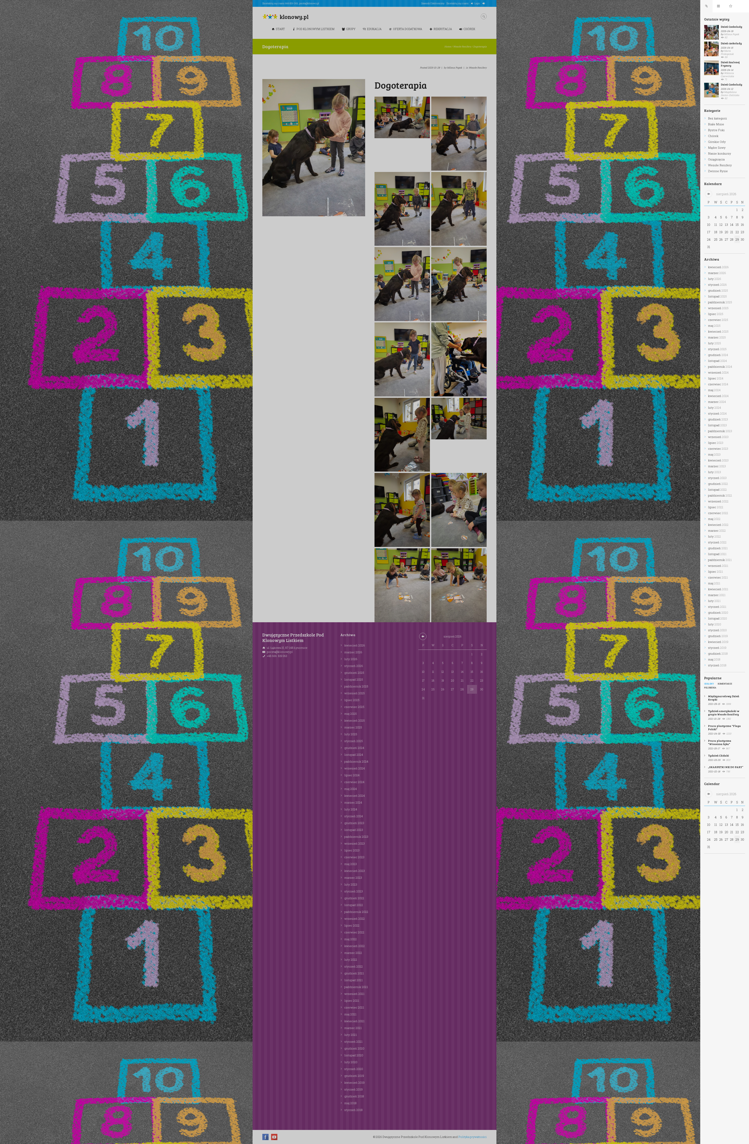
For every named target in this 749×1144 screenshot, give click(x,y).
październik (356, 686)
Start (280, 29)
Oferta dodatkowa (407, 29)
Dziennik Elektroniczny (433, 3)
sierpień (452, 636)
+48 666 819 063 (277, 656)
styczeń (353, 666)
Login (477, 3)
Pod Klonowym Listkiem (315, 29)
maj (350, 714)
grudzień (354, 673)
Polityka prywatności (472, 1137)
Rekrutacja (443, 29)
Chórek (469, 29)
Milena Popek (454, 67)
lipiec (351, 700)
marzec (353, 652)
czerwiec (354, 707)
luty (350, 659)
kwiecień (354, 645)
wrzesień (354, 693)
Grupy (350, 29)
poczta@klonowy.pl (309, 3)
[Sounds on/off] (484, 3)
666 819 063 (291, 3)
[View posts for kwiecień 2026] (422, 636)
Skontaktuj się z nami (457, 3)
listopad (353, 679)
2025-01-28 (434, 67)
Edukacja (374, 29)
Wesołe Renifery (462, 46)
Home (447, 46)
